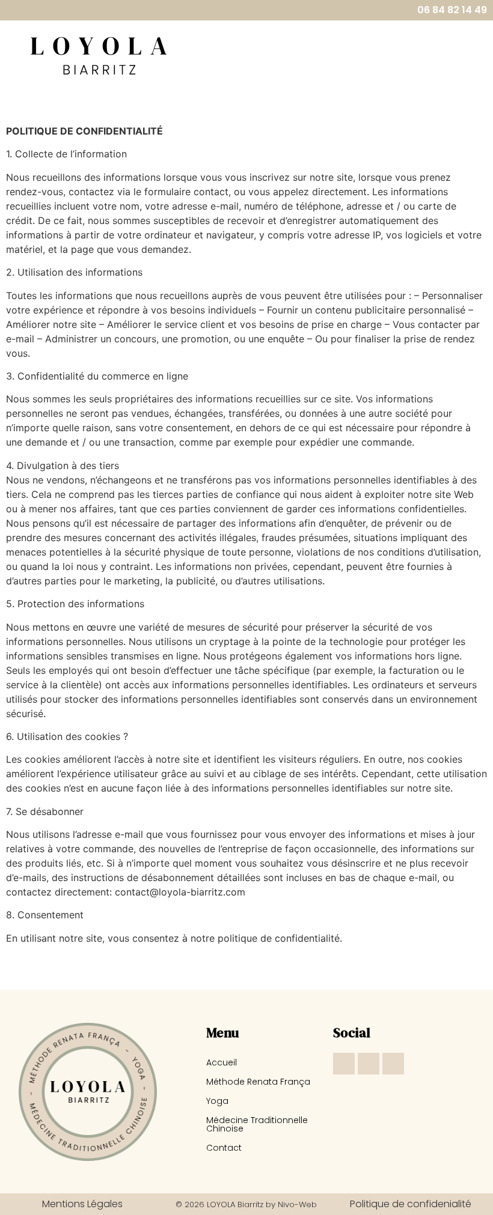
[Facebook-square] (368, 1063)
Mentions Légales (82, 1204)
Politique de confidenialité (410, 1204)
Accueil (221, 1062)
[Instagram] (344, 1063)
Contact (224, 1148)
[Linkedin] (393, 1063)
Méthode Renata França (258, 1082)
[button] (327, 54)
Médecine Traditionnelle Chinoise (257, 1124)
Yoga (217, 1101)
